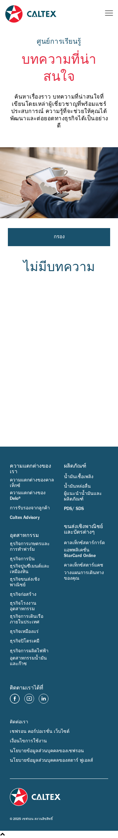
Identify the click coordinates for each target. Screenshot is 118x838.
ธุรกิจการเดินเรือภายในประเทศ (26, 619)
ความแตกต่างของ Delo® (28, 495)
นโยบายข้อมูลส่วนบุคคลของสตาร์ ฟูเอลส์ (51, 760)
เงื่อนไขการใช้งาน (28, 741)
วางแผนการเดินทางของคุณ (84, 575)
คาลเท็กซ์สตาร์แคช (83, 565)
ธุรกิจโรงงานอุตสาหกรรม (23, 606)
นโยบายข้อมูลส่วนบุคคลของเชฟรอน (47, 751)
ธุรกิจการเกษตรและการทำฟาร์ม (30, 546)
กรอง (59, 237)
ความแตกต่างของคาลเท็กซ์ (32, 482)
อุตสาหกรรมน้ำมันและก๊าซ (28, 661)
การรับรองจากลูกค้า (30, 508)
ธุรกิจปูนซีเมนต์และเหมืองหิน (29, 569)
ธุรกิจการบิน (22, 559)
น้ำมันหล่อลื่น (77, 486)
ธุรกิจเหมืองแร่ (24, 631)
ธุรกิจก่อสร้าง (23, 594)
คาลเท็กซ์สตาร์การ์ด (84, 543)
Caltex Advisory (25, 517)
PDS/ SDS (74, 508)
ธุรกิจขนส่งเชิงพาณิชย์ (25, 582)
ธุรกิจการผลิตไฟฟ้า (29, 651)
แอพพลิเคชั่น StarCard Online (80, 552)
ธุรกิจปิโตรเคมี (24, 641)
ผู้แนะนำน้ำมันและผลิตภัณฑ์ (83, 496)
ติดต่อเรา (19, 722)
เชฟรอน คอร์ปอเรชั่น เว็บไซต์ (39, 731)
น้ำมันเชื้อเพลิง (78, 476)
